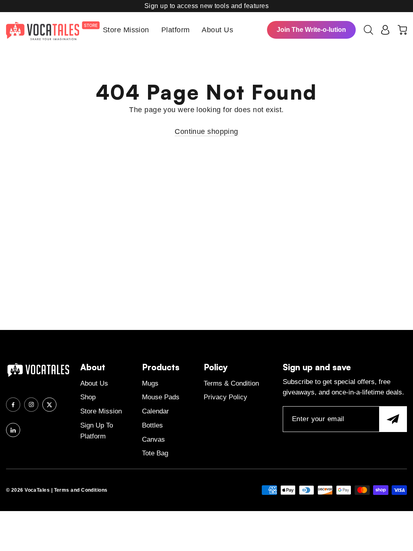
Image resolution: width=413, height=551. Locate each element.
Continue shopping (206, 131)
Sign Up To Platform (96, 431)
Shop (88, 397)
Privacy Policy (225, 397)
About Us (217, 30)
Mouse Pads (160, 397)
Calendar (155, 411)
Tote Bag (155, 453)
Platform (175, 30)
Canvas (153, 439)
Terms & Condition (231, 383)
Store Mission (126, 30)
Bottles (152, 425)
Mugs (150, 383)
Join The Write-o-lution (311, 29)
